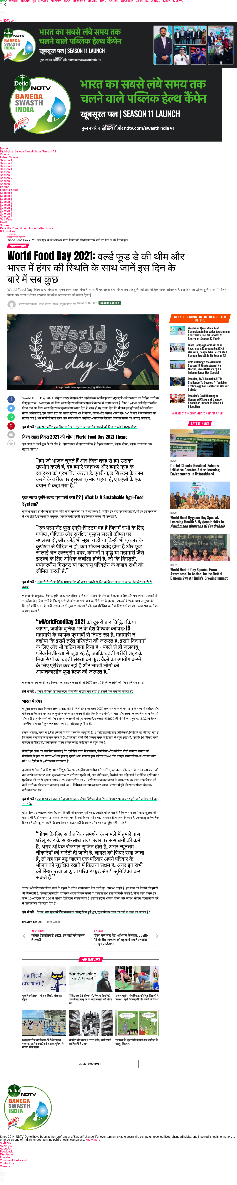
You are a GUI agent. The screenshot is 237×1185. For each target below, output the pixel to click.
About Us (6, 1148)
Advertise (6, 1145)
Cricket (56, 1)
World (13, 1)
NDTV (3, 1)
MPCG (167, 1)
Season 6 (6, 175)
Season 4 (6, 169)
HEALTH (92, 1)
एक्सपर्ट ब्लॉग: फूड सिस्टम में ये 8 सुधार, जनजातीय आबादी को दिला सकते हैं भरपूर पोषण (87, 427)
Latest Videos (9, 157)
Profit (25, 1)
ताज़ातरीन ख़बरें (16, 237)
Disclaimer (7, 1154)
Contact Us (7, 1163)
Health (4, 222)
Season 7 (6, 178)
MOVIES (43, 1)
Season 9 (6, 184)
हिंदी (34, 1)
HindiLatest (53, 922)
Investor (5, 1157)
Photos (4, 187)
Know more (93, 1139)
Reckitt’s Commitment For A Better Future (27, 228)
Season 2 (6, 163)
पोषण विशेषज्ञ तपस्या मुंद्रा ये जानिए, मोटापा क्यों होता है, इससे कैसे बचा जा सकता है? (85, 691)
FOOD (67, 1)
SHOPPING (126, 1)
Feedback (6, 1151)
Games (113, 1)
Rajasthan (153, 1)
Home (4, 148)
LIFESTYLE (79, 1)
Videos (4, 154)
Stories (4, 225)
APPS (139, 1)
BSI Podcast (8, 231)
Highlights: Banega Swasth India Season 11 (28, 151)
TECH (103, 1)
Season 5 (6, 172)
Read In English (109, 302)
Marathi (178, 1)
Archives (5, 1142)
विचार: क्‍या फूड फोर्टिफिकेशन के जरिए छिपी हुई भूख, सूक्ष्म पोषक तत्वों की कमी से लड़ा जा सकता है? (93, 912)
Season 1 (6, 160)
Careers (5, 1166)
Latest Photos (9, 190)
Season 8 (6, 181)
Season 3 (6, 166)
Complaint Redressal (13, 1160)
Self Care (6, 219)
